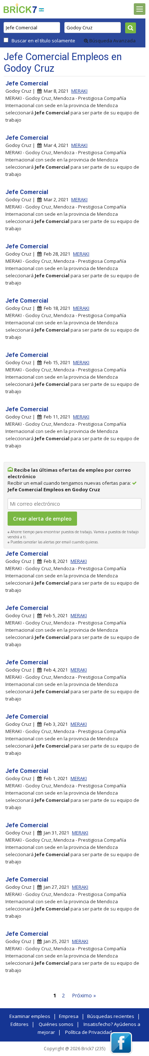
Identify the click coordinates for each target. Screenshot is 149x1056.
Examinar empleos (29, 1016)
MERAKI (79, 91)
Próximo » (84, 995)
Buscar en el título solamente (43, 40)
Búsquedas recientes (110, 1016)
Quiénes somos (56, 1024)
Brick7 (20, 8)
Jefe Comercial (26, 83)
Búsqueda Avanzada (112, 40)
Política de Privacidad (88, 1032)
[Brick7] (41, 9)
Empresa (68, 1016)
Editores (19, 1024)
